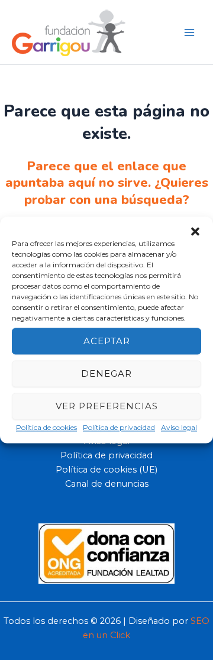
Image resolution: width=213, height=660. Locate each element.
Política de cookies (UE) (106, 469)
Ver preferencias (107, 406)
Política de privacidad (119, 427)
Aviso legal (179, 427)
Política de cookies (46, 427)
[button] (195, 231)
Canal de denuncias (107, 483)
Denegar (106, 373)
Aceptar (106, 341)
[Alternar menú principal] (189, 32)
